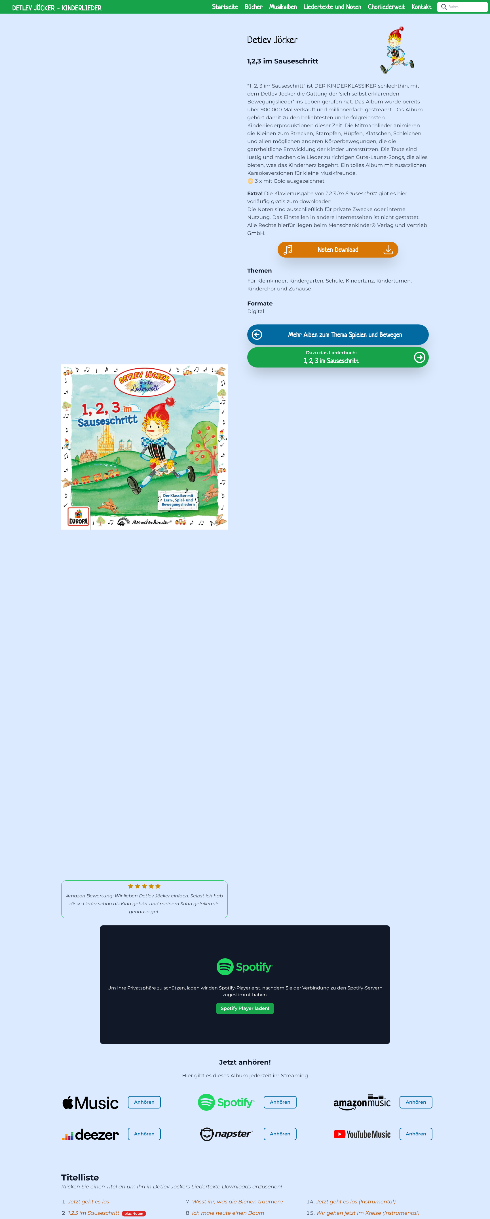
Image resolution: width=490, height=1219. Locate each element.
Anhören (144, 1102)
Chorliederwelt (386, 7)
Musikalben (283, 7)
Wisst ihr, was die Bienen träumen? (237, 1202)
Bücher (254, 7)
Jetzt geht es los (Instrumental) (356, 1202)
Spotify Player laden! (245, 1008)
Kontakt (422, 7)
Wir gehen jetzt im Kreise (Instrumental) (367, 1213)
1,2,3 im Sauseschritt (93, 1213)
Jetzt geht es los (88, 1202)
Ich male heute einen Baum (228, 1213)
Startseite (225, 7)
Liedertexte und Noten (332, 7)
